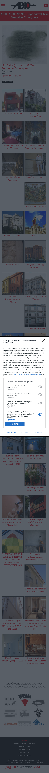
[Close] (44, 341)
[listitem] (24, 381)
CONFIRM (14, 424)
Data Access (24, 432)
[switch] (40, 387)
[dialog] (24, 386)
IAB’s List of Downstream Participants (27, 375)
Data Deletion (12, 432)
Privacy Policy (37, 432)
